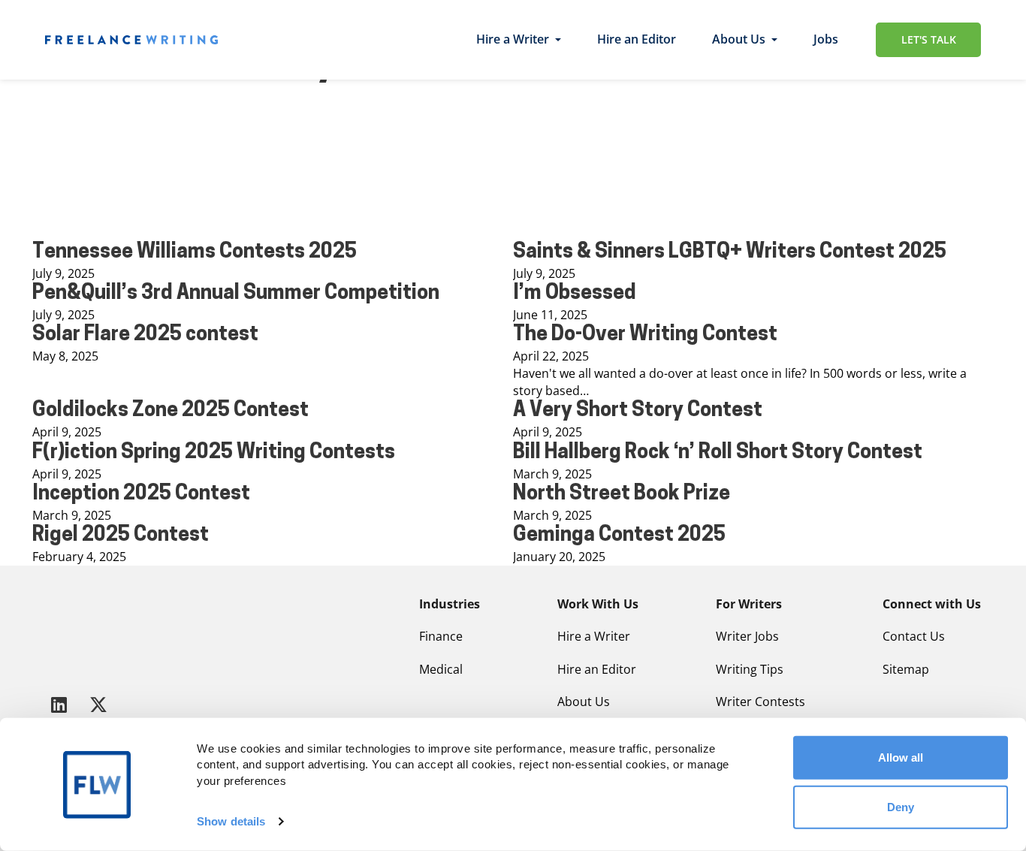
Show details (231, 821)
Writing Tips (749, 669)
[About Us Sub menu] (774, 40)
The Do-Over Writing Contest (645, 335)
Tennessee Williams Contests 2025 (194, 253)
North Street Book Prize (621, 494)
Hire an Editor (636, 39)
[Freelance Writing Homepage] (82, 632)
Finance (441, 636)
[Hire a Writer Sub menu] (558, 40)
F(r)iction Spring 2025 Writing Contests (213, 453)
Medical (441, 669)
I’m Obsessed (574, 294)
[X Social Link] (98, 704)
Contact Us (914, 636)
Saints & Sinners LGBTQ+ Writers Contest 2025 (729, 253)
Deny (900, 806)
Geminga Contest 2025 (619, 536)
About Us (738, 39)
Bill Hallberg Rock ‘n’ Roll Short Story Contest (717, 453)
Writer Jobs (747, 636)
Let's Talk (928, 39)
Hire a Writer (512, 39)
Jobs (825, 39)
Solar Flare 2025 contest (145, 335)
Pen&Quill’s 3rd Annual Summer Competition (235, 294)
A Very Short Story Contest (637, 411)
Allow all (900, 757)
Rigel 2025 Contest (120, 536)
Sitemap (906, 669)
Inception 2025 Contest (141, 494)
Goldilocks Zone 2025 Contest (170, 411)
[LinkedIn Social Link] (61, 704)
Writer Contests (760, 701)
